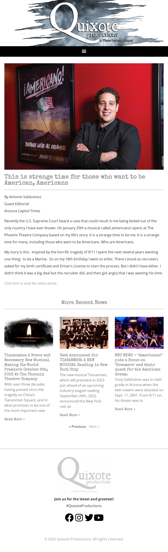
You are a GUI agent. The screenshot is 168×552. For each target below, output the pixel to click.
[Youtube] (98, 517)
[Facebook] (69, 517)
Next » (94, 426)
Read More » (14, 419)
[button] (84, 51)
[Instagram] (79, 517)
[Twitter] (89, 517)
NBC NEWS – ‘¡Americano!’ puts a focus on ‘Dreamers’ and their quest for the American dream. (139, 364)
